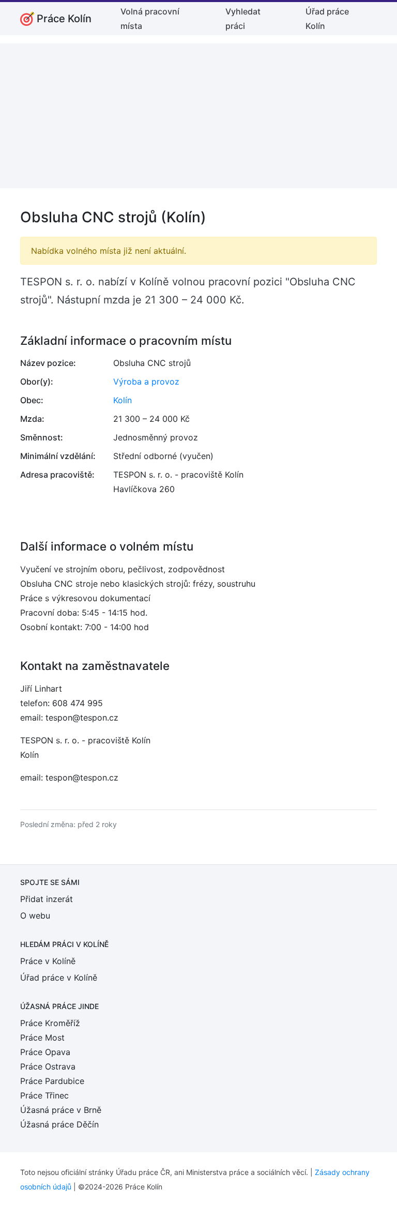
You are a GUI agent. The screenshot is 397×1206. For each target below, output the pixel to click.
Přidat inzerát (46, 899)
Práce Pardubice (52, 1081)
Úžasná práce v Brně (60, 1110)
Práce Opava (45, 1052)
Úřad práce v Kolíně (58, 977)
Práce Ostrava (47, 1066)
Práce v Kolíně (47, 961)
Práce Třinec (44, 1095)
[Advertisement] (198, 115)
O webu (35, 915)
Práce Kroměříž (50, 1023)
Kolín (122, 400)
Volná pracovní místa (149, 18)
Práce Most (42, 1037)
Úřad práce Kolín (327, 18)
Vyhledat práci (243, 18)
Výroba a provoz (146, 381)
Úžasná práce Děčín (59, 1124)
